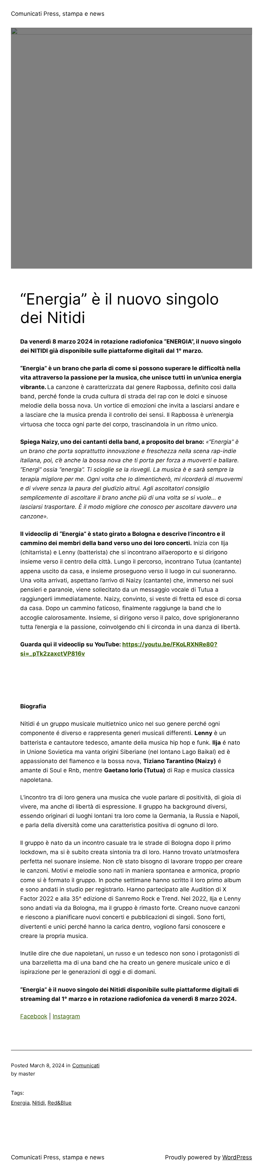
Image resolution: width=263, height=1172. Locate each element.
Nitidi (38, 1102)
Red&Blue (60, 1102)
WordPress (237, 1157)
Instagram (66, 1016)
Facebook (33, 1016)
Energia (20, 1102)
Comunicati (86, 1065)
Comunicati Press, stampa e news (57, 13)
